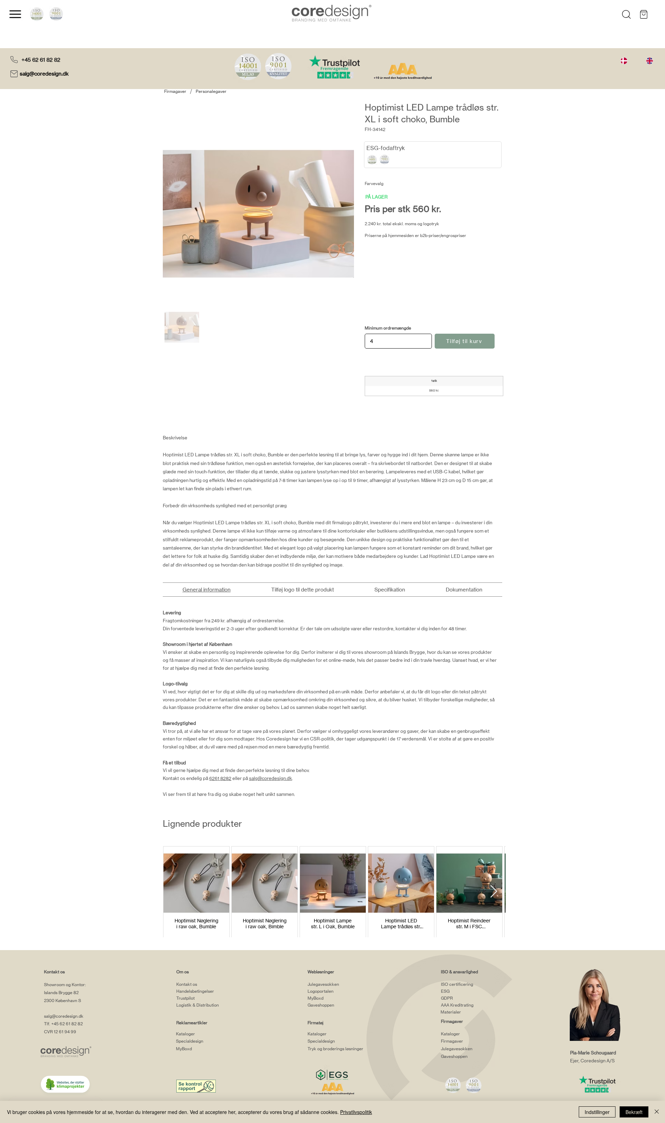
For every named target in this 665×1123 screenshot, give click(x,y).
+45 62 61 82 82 (40, 59)
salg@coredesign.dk (45, 73)
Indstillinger (597, 1111)
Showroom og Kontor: (65, 984)
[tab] (206, 589)
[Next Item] (494, 891)
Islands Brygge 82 (61, 992)
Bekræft (634, 1111)
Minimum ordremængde (388, 328)
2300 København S (62, 1000)
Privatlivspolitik (356, 1111)
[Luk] (657, 1111)
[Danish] (624, 61)
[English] (649, 61)
